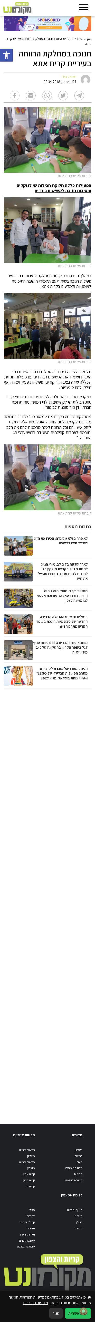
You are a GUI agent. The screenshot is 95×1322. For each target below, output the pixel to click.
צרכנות (30, 1216)
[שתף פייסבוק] (14, 95)
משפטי (78, 1216)
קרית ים (30, 1186)
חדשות (78, 1174)
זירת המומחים (73, 1168)
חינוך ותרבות (74, 1210)
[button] (6, 55)
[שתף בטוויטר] (63, 95)
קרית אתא (62, 38)
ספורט (78, 1228)
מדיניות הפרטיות (35, 1302)
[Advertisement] (46, 901)
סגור (56, 1313)
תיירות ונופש (27, 1234)
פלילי (32, 1210)
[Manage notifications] (83, 1311)
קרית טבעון (28, 1180)
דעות (79, 1162)
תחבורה (30, 1228)
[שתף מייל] (31, 95)
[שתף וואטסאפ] (47, 95)
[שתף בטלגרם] (79, 95)
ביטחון (78, 1150)
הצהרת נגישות (73, 1180)
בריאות (78, 1156)
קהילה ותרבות (27, 1222)
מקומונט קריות (81, 38)
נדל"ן (79, 1222)
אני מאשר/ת (78, 1313)
